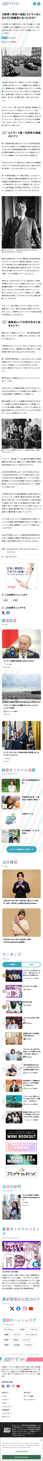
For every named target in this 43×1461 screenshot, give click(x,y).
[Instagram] (25, 1309)
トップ (3, 1354)
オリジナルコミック (29, 1399)
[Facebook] (18, 1309)
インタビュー (5, 1399)
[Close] (40, 1440)
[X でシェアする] (3, 612)
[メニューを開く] (39, 4)
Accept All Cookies (21, 1457)
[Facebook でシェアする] (8, 612)
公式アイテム (6, 1417)
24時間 (12, 964)
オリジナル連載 (28, 1396)
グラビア (4, 1403)
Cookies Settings (21, 1451)
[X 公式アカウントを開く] (3, 1386)
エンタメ (4, 1396)
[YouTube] (31, 1309)
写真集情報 (5, 1410)
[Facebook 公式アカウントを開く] (8, 1386)
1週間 (31, 964)
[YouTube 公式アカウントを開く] (18, 1386)
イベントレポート (7, 1406)
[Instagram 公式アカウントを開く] (13, 1386)
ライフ (5, 38)
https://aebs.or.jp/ (19, 1435)
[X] (12, 1309)
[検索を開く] (35, 4)
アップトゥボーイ (7, 1413)
